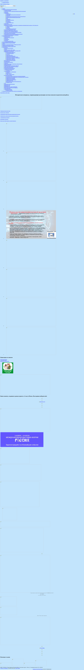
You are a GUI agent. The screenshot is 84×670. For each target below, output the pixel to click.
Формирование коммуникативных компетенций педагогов (10, 114)
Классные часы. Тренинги (4, 112)
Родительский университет (10, 52)
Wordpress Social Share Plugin (37, 669)
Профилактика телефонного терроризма (13, 57)
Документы (6, 12)
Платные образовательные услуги (10, 29)
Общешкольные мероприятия (11, 71)
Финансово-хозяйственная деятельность (11, 30)
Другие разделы (5, 47)
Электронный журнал (10, 22)
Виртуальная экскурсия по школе (9, 60)
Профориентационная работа (9, 69)
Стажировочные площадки (4, 117)
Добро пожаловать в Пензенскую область (11, 66)
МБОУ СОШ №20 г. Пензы (4, 4)
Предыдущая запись (3, 359)
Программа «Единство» (4, 119)
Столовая (7, 27)
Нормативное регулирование (9, 37)
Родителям (6, 40)
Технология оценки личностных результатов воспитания (15, 76)
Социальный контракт (10, 53)
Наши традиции (9, 73)
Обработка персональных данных (8, 45)
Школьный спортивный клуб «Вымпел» (11, 87)
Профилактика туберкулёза (10, 59)
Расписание (8, 15)
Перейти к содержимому (4, 0)
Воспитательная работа (8, 75)
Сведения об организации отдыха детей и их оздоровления (12, 91)
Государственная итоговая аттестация (8, 42)
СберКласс (6, 63)
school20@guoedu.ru (5, 2)
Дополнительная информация (11, 28)
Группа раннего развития (10, 58)
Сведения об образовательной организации (9, 9)
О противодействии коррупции (9, 68)
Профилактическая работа (10, 78)
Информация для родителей (9, 51)
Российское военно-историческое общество (11, 65)
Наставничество (7, 61)
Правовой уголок (9, 82)
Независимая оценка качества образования (13, 14)
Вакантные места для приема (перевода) (11, 31)
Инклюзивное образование (8, 67)
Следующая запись (3, 360)
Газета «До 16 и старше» (10, 74)
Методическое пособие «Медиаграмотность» (13, 81)
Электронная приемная (8, 89)
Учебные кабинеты (9, 26)
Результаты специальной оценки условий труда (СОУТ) (11, 44)
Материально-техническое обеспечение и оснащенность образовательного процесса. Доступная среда (21, 25)
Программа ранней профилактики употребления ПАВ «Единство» (17, 77)
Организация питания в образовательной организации (13, 34)
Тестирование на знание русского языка (9, 46)
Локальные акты (7, 36)
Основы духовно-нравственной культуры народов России (15, 16)
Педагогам (6, 38)
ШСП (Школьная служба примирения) (10, 86)
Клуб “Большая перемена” (8, 62)
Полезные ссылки (9, 70)
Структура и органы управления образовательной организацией (15, 11)
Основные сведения (7, 10)
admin (8, 92)
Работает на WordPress (4, 668)
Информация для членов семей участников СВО (12, 50)
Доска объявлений (7, 88)
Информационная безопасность (7, 35)
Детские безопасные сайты (8, 41)
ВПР (7, 18)
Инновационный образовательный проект (13, 17)
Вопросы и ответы (9, 90)
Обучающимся (6, 39)
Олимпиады (8, 19)
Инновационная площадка (8, 48)
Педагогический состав (8, 24)
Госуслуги (8, 54)
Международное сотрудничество (9, 33)
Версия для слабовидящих (4, 361)
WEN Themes (17, 668)
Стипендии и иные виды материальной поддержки (12, 32)
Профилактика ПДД (7, 64)
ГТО (5, 83)
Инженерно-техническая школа (9, 84)
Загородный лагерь (9, 55)
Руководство (6, 23)
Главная (3, 8)
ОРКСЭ (3, 43)
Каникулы (8, 72)
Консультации (8, 21)
